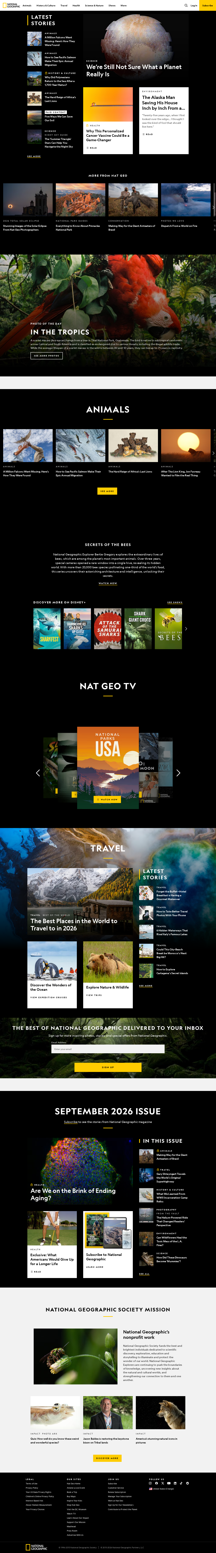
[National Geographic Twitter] (163, 1483)
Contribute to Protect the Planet (122, 1509)
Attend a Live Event (76, 1488)
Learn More (95, 1267)
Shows (112, 5)
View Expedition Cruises (48, 997)
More (124, 5)
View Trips (94, 995)
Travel (64, 5)
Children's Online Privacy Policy (40, 1496)
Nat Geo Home (73, 1483)
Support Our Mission (76, 1522)
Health (76, 5)
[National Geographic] (11, 5)
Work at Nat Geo (115, 1500)
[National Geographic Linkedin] (175, 1483)
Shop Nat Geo (73, 1505)
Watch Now (108, 583)
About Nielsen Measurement (39, 1505)
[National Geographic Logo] (36, 1549)
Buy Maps (71, 1496)
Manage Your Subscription (120, 1496)
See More (34, 156)
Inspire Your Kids (74, 1500)
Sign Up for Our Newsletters (120, 1505)
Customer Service (116, 1488)
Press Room (72, 1530)
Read (93, 148)
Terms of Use (31, 1483)
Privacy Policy (32, 1488)
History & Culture (46, 5)
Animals (27, 5)
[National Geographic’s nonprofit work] (108, 1356)
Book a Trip (72, 1492)
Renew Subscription (117, 1492)
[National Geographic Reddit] (187, 1483)
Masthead (71, 1526)
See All (144, 1274)
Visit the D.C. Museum (76, 1509)
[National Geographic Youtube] (169, 1483)
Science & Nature (94, 5)
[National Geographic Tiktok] (181, 1483)
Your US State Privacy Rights (38, 1492)
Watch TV (71, 1513)
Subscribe (71, 1122)
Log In (194, 5)
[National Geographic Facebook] (156, 1483)
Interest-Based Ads (34, 1500)
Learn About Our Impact (78, 1518)
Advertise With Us (75, 1535)
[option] (28, 207)
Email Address (58, 1042)
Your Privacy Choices (35, 1509)
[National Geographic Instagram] (150, 1483)
